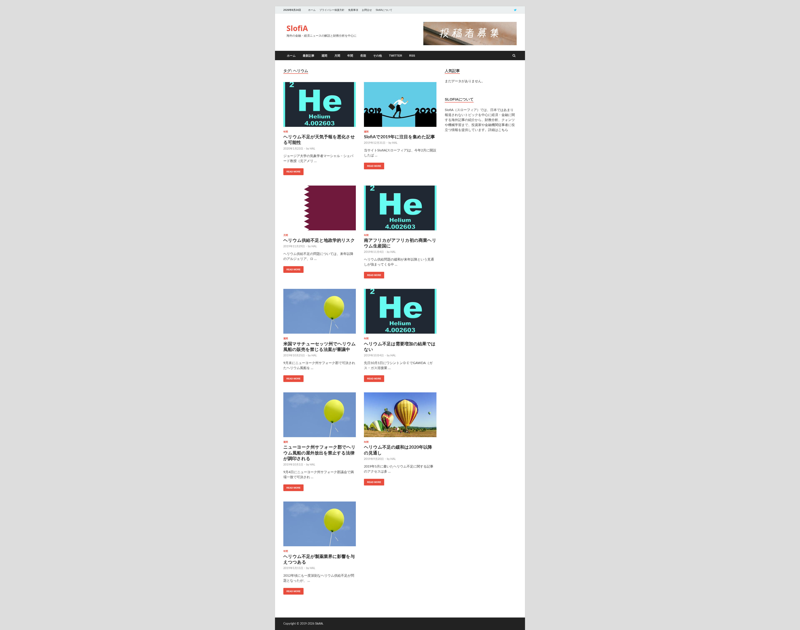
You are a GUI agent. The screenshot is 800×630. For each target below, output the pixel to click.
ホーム (312, 10)
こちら (503, 130)
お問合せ (367, 10)
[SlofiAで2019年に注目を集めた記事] (400, 106)
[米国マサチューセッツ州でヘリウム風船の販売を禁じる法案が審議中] (319, 313)
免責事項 (353, 10)
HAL (312, 148)
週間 (324, 55)
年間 (350, 55)
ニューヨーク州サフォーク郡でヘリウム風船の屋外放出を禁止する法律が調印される (319, 453)
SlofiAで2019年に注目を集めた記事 (399, 137)
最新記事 (308, 55)
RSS (412, 55)
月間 (337, 55)
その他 (377, 55)
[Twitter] (515, 10)
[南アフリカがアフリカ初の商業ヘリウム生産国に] (400, 210)
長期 (363, 55)
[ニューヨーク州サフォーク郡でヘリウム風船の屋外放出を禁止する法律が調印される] (319, 416)
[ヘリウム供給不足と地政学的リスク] (319, 210)
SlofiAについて (384, 10)
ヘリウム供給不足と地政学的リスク (319, 240)
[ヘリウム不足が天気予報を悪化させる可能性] (319, 106)
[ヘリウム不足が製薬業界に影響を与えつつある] (319, 526)
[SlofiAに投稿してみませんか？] (470, 44)
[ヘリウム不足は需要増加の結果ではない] (400, 313)
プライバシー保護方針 (331, 10)
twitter (395, 55)
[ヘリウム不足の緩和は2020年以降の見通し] (400, 416)
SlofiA (297, 28)
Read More (293, 171)
